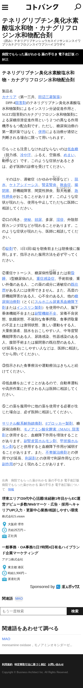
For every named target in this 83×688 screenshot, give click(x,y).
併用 (42, 132)
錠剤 (9, 249)
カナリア (9, 97)
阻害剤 (20, 103)
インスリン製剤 (29, 308)
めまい (69, 155)
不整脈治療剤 (56, 452)
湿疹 (60, 220)
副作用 (7, 464)
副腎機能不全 (45, 313)
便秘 (27, 220)
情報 (11, 489)
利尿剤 (30, 458)
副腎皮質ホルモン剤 (40, 441)
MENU (5, 7)
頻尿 (38, 220)
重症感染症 (45, 279)
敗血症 (65, 185)
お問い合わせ (56, 664)
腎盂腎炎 (49, 185)
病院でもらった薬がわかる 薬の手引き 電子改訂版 (38, 54)
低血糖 (72, 149)
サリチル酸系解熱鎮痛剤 (22, 423)
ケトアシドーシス (23, 185)
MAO (19, 598)
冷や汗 (25, 155)
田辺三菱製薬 (49, 97)
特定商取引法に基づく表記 (30, 664)
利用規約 (7, 664)
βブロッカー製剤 (59, 423)
